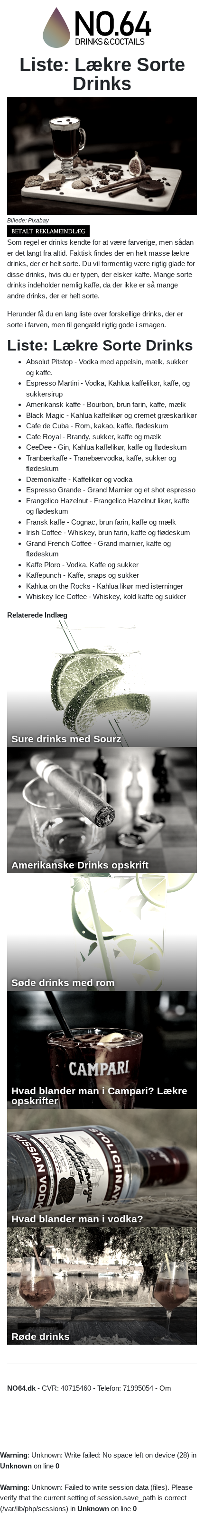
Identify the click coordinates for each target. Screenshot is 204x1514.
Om (165, 1388)
